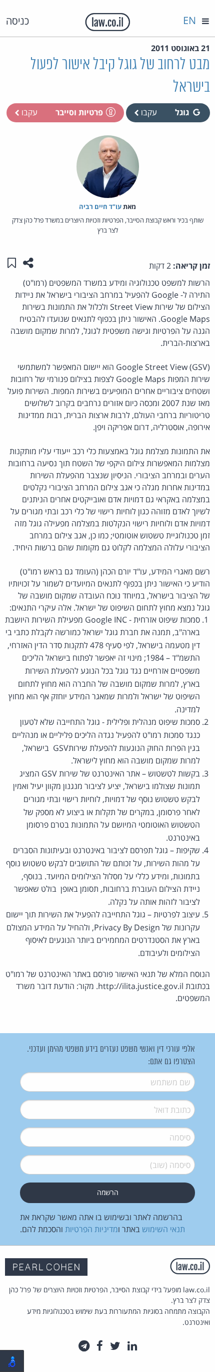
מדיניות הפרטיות (91, 1229)
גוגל (182, 112)
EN (189, 20)
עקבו (148, 112)
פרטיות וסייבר (79, 112)
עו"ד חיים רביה (100, 206)
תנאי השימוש (163, 1229)
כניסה (17, 21)
